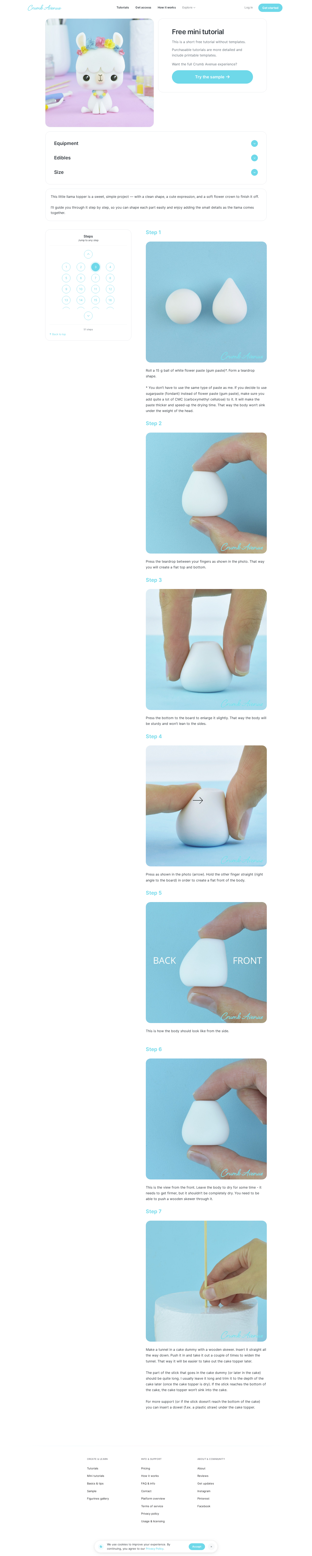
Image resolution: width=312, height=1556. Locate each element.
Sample (92, 1491)
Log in (249, 7)
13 (66, 300)
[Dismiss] (211, 1546)
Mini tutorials (95, 1475)
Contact (146, 1491)
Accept (196, 1546)
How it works (167, 7)
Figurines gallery (98, 1498)
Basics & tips (95, 1483)
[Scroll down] (88, 316)
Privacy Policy (154, 1548)
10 (81, 289)
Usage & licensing (153, 1521)
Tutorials (123, 7)
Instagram (203, 1491)
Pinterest (203, 1498)
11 (95, 289)
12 (110, 289)
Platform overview (153, 1498)
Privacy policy (150, 1513)
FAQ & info (148, 1483)
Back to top (59, 334)
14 (81, 300)
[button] (156, 143)
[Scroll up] (88, 254)
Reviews (202, 1475)
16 (110, 300)
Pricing (145, 1468)
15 (95, 300)
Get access (143, 7)
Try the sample (209, 76)
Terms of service (152, 1506)
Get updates (205, 1483)
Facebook (203, 1506)
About (201, 1468)
